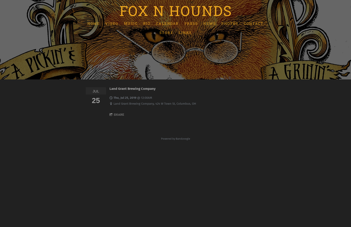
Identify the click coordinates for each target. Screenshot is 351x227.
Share (119, 114)
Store (166, 32)
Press (191, 23)
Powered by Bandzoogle (175, 138)
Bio (147, 23)
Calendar (167, 23)
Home (93, 23)
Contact (254, 23)
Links (185, 32)
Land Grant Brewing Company (132, 89)
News (209, 23)
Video (111, 23)
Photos (229, 23)
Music (131, 23)
